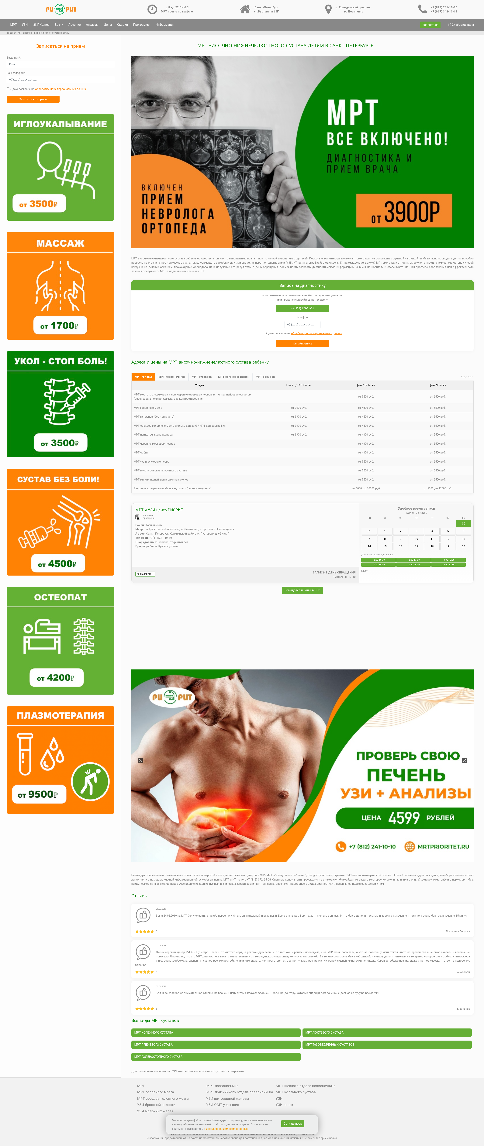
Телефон (302, 317)
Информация (165, 24)
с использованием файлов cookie (226, 1129)
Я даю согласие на (47, 89)
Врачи (59, 24)
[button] (140, 760)
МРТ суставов (202, 376)
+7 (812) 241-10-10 (444, 7)
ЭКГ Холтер (41, 24)
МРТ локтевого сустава (324, 1032)
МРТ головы (143, 376)
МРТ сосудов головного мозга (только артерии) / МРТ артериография (180, 425)
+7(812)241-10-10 (344, 577)
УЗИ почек (284, 1105)
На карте (145, 574)
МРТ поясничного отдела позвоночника (239, 1092)
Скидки (122, 24)
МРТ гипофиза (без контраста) (154, 416)
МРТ (13, 24)
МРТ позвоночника (171, 376)
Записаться (430, 25)
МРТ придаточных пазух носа (153, 434)
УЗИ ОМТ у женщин (222, 1105)
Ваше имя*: (14, 57)
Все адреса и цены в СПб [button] (302, 590)
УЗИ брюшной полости (156, 1105)
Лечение (74, 24)
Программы (141, 24)
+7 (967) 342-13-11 (444, 11)
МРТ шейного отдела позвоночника (306, 1086)
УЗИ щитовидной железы (227, 1098)
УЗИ (25, 24)
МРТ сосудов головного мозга (163, 1098)
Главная (11, 33)
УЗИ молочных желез (155, 1111)
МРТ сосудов (265, 376)
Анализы (92, 24)
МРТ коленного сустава (153, 1032)
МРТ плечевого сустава (153, 1044)
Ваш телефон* (16, 73)
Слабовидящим (463, 24)
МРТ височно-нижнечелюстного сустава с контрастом (208, 1071)
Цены (108, 24)
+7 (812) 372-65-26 (302, 308)
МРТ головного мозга (148, 407)
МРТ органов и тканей (233, 376)
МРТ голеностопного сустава (158, 1057)
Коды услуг (467, 376)
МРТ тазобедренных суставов (329, 1044)
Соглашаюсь (293, 1123)
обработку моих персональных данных (60, 89)
